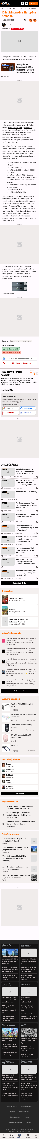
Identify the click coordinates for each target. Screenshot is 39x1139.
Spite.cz (5, 871)
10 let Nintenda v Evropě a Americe (32, 8)
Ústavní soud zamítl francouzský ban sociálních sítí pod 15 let (10, 1077)
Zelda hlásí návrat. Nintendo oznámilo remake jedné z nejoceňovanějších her (26, 539)
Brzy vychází (7, 591)
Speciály (4, 492)
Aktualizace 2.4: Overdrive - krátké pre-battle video (28, 1049)
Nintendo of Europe (15, 127)
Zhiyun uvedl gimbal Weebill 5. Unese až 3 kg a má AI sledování (28, 1077)
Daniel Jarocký (7, 477)
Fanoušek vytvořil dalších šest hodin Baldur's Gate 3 (14, 840)
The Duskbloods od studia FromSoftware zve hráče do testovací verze (26, 505)
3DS (22, 28)
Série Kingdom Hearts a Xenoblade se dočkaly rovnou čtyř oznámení (27, 528)
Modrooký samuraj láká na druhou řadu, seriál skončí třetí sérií (28, 969)
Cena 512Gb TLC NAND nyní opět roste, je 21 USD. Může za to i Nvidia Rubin (9, 1086)
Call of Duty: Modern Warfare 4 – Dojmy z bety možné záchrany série (29, 1016)
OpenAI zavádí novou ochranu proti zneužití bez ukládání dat (9, 1000)
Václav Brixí (7, 578)
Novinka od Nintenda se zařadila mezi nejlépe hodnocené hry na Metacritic (26, 482)
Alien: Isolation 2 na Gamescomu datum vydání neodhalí (15, 868)
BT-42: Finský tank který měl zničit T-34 (28, 1056)
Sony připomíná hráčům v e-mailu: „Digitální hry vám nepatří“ (15, 848)
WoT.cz (4, 880)
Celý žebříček (19, 793)
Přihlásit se (33, 3)
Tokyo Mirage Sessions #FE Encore (11, 8)
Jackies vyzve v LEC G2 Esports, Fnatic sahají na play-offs (9, 1047)
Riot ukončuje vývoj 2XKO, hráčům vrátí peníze (10, 1054)
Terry (5, 499)
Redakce (6, 76)
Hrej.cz (4, 843)
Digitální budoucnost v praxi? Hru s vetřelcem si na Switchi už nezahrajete (26, 471)
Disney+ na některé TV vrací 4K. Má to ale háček (10, 1094)
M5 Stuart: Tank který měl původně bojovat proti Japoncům (16, 877)
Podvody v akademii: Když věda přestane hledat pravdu (8, 1018)
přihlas (34, 400)
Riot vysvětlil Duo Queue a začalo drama (9, 1039)
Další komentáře (19, 691)
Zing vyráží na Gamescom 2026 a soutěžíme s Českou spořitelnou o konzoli (25, 68)
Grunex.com (6, 852)
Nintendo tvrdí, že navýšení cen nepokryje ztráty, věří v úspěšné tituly (26, 573)
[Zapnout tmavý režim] (26, 3)
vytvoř (21, 402)
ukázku (17, 384)
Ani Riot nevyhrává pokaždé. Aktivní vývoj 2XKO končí (28, 977)
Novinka (21, 8)
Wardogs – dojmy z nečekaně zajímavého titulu (28, 1008)
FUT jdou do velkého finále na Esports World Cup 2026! (9, 977)
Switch (15, 28)
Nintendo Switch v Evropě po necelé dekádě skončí (27, 515)
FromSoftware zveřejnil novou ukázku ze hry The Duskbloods (25, 550)
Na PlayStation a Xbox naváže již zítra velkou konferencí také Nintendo (25, 561)
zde (2, 384)
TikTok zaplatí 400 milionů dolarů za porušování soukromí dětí (9, 1009)
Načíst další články (19, 583)
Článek (4, 64)
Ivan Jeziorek (11, 25)
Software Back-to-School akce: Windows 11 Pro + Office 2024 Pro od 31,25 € (29, 1086)
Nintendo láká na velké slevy (26, 492)
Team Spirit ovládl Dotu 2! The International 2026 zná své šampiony (14, 858)
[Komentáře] (25, 20)
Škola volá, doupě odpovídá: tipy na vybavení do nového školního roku (27, 1097)
